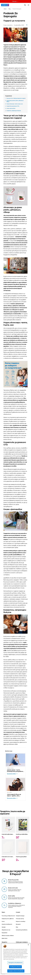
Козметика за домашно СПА (12, 106)
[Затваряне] (28, 944)
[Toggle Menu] (28, 5)
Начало (5, 8)
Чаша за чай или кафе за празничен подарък (16, 98)
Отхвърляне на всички (15, 966)
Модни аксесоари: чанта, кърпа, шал (14, 103)
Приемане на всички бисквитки (16, 970)
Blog (9, 8)
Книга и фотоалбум (10, 108)
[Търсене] (25, 5)
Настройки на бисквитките (15, 962)
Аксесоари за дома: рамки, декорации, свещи (15, 101)
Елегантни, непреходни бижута (13, 110)
